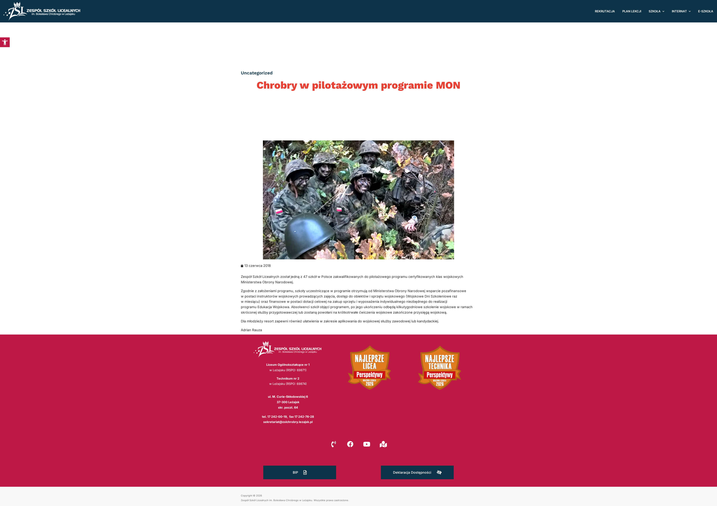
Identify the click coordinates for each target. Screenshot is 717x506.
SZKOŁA (655, 11)
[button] (5, 42)
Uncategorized (257, 73)
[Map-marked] (383, 444)
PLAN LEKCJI (631, 11)
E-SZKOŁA (705, 11)
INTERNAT (679, 11)
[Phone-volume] (333, 444)
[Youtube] (366, 444)
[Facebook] (350, 444)
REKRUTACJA (605, 11)
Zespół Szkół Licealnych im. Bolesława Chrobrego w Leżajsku (276, 500)
